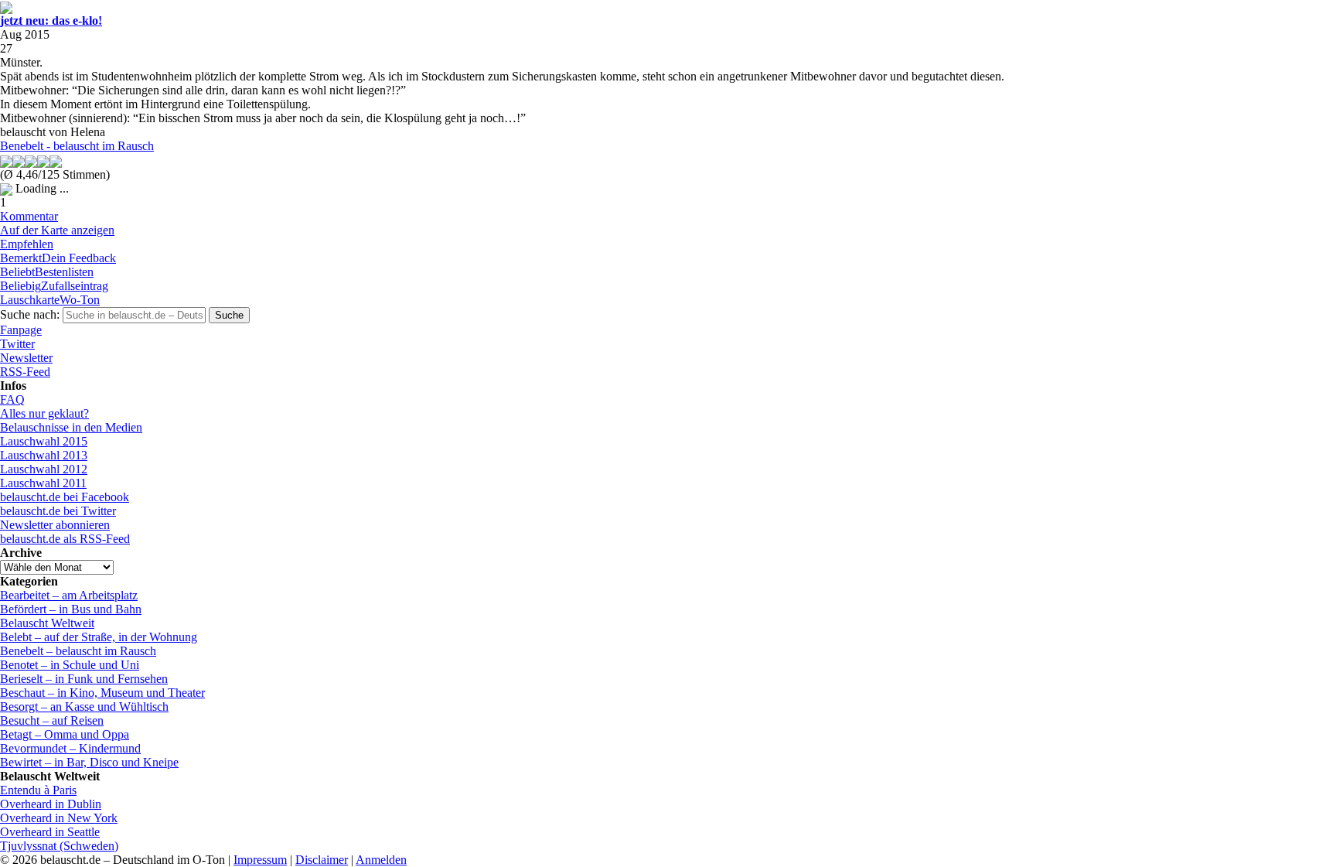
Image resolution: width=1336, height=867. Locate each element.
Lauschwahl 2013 (43, 455)
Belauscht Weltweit (47, 623)
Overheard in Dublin (50, 804)
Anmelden (381, 859)
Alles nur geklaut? (44, 413)
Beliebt (47, 271)
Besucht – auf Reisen (52, 720)
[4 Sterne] (43, 161)
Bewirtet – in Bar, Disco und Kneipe (89, 762)
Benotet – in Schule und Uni (69, 664)
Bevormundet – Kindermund (70, 748)
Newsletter (26, 357)
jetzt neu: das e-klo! (51, 20)
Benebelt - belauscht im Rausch (77, 145)
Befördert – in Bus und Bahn (70, 609)
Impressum (260, 859)
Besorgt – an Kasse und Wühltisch (84, 706)
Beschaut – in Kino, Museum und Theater (102, 692)
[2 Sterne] (18, 161)
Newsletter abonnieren (55, 524)
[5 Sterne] (55, 161)
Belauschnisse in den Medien (71, 427)
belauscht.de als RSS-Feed (65, 538)
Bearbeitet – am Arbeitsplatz (69, 595)
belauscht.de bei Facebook (64, 496)
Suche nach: (30, 314)
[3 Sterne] (31, 161)
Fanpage (21, 329)
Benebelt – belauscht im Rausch (78, 650)
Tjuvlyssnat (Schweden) (59, 845)
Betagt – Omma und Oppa (64, 734)
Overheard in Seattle (50, 831)
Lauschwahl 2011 (43, 483)
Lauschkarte (50, 299)
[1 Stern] (6, 161)
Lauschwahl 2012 (43, 469)
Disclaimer (321, 859)
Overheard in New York (59, 817)
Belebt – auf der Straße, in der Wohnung (98, 636)
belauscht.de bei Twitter (58, 510)
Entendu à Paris (38, 790)
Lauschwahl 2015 (43, 441)
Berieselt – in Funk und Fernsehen (84, 678)
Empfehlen (26, 244)
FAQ (12, 399)
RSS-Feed (25, 371)
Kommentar (29, 216)
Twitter (17, 343)
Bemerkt (58, 258)
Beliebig (54, 285)
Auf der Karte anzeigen (57, 230)
